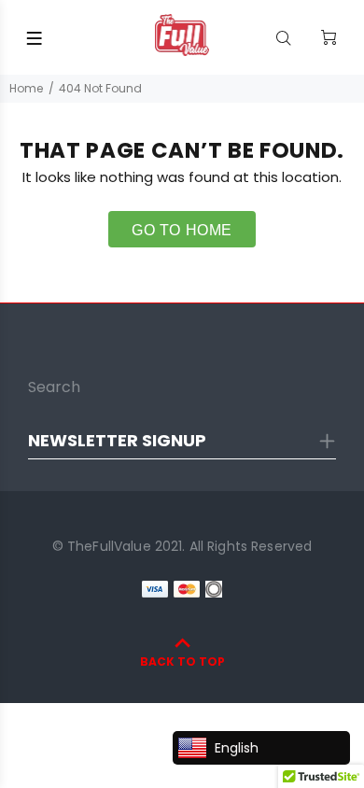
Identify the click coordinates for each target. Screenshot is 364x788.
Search (54, 387)
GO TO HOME (182, 230)
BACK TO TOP (182, 661)
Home (26, 88)
